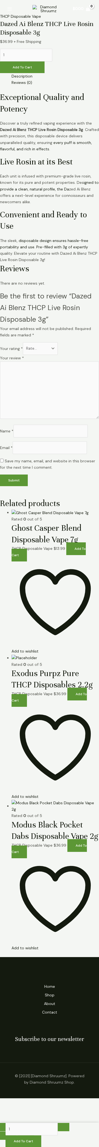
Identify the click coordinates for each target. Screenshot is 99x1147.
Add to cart (22, 67)
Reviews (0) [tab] (22, 82)
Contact (49, 1012)
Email (6, 447)
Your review (12, 357)
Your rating (11, 348)
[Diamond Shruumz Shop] (46, 9)
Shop (49, 995)
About (49, 1003)
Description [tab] (22, 76)
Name (6, 430)
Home (49, 986)
